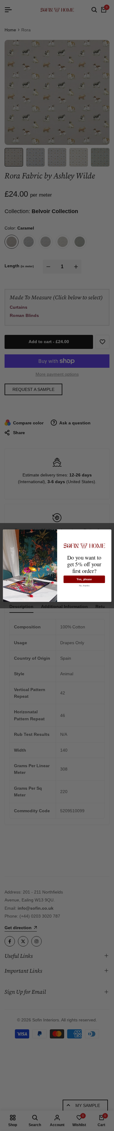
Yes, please (84, 579)
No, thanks (84, 585)
